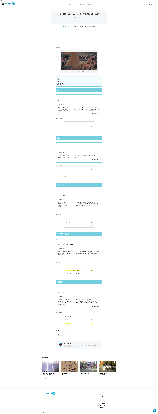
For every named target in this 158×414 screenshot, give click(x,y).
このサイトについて (73, 4)
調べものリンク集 (101, 405)
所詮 (58, 79)
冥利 (58, 78)
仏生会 (58, 81)
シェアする (84, 21)
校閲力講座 (89, 4)
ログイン (145, 4)
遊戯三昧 (59, 84)
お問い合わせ (100, 398)
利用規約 (99, 400)
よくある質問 (100, 396)
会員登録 (151, 4)
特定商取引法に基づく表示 (103, 403)
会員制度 (82, 4)
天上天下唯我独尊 (61, 83)
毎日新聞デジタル (101, 407)
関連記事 (46, 379)
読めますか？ (76, 17)
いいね (73, 21)
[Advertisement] (79, 37)
